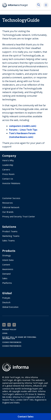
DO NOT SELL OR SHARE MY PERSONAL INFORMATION (19, 337)
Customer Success (11, 198)
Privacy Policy (9, 329)
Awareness (7, 269)
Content (6, 264)
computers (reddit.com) (22, 126)
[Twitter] (9, 325)
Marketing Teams (10, 235)
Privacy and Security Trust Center (18, 216)
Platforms (7, 282)
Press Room (8, 174)
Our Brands (7, 211)
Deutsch (6, 302)
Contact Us (7, 178)
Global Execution (10, 306)
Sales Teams (8, 240)
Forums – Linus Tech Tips (23, 129)
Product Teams (9, 231)
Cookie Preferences (11, 342)
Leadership (7, 164)
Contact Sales (25, 416)
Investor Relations (11, 183)
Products (8, 250)
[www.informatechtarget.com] (16, 5)
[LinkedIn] (4, 325)
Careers (6, 169)
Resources (7, 202)
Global (7, 293)
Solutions (9, 226)
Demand (6, 273)
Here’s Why (8, 160)
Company (9, 155)
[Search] (38, 5)
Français (6, 297)
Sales (4, 278)
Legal (5, 333)
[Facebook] (14, 325)
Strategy (6, 255)
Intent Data (7, 260)
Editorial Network (10, 207)
